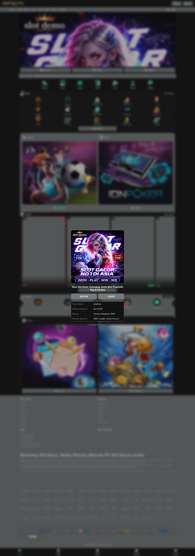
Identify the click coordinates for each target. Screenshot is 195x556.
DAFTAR (84, 296)
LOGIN (111, 296)
